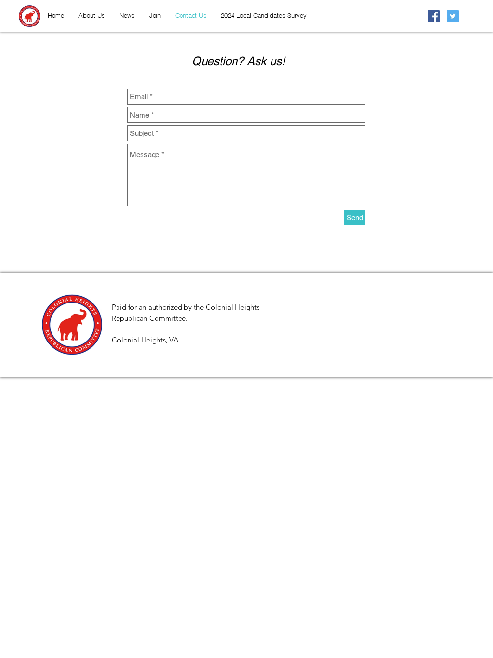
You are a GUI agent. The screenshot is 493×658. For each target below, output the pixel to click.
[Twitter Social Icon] (453, 16)
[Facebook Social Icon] (434, 16)
